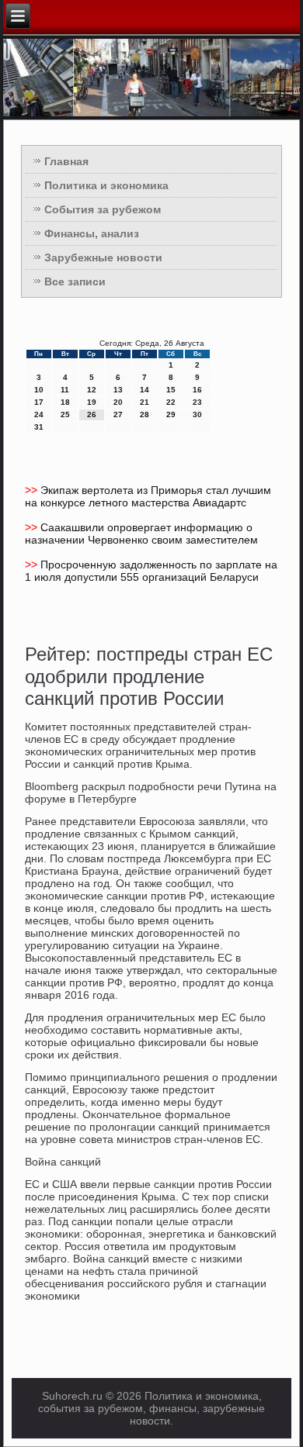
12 (91, 389)
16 (197, 389)
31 (39, 427)
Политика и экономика (106, 185)
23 (197, 402)
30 (197, 414)
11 (65, 389)
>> (32, 490)
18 (65, 402)
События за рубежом (102, 209)
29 (171, 414)
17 (39, 402)
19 (91, 402)
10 (39, 389)
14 (144, 389)
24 (39, 414)
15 (171, 389)
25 (65, 414)
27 (118, 414)
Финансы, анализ (91, 233)
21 (144, 402)
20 (118, 402)
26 (91, 414)
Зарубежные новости (103, 257)
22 (171, 402)
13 (118, 389)
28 (144, 414)
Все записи (75, 281)
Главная (66, 161)
